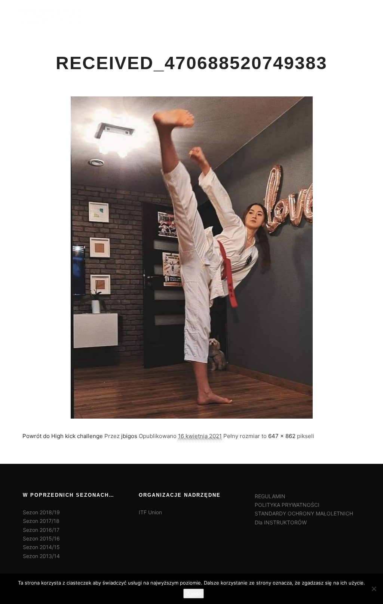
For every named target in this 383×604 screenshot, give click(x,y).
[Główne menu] (355, 15)
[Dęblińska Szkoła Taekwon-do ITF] (49, 15)
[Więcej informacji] (342, 15)
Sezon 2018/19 (41, 512)
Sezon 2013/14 (41, 556)
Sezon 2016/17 (41, 530)
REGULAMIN (270, 496)
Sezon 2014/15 (41, 547)
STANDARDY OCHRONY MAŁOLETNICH (304, 513)
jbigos (129, 436)
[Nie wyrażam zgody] (373, 588)
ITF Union (150, 512)
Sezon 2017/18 (41, 521)
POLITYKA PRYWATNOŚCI (287, 505)
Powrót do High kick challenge (62, 436)
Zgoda (193, 594)
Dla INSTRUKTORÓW (281, 522)
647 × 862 (281, 436)
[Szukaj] (328, 15)
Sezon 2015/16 (41, 538)
